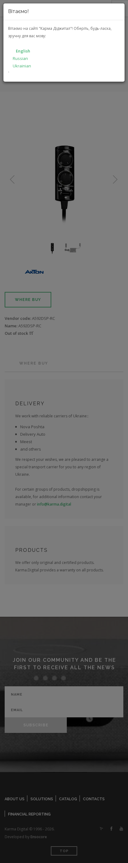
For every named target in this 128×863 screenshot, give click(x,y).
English (23, 51)
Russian (20, 58)
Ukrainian (22, 66)
